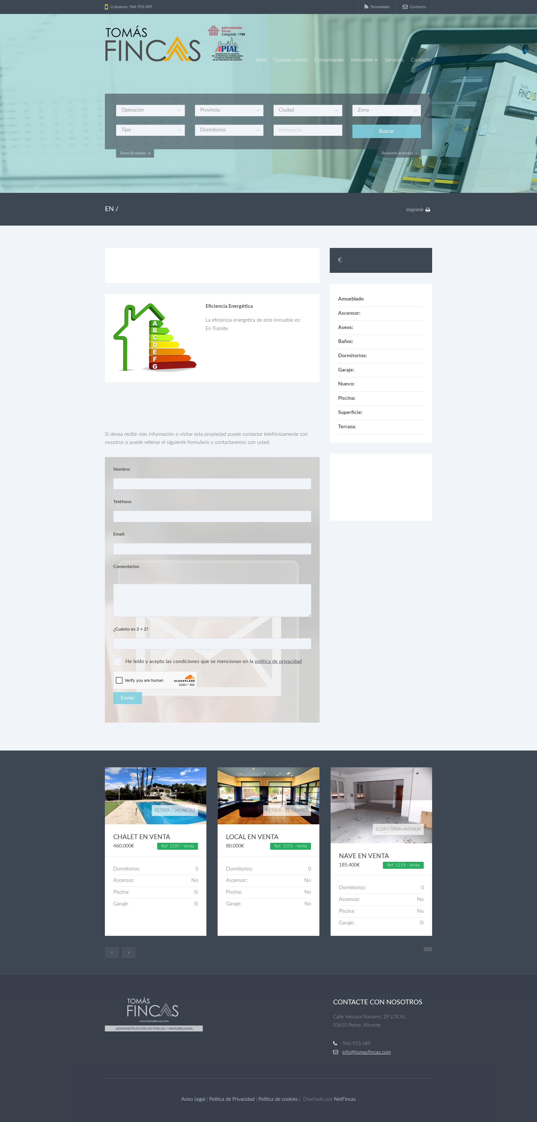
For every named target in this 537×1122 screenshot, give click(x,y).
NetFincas (345, 1099)
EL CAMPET (296, 810)
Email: (119, 534)
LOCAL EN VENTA (252, 837)
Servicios (394, 60)
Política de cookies (278, 1099)
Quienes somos (290, 60)
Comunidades (329, 60)
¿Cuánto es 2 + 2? (130, 629)
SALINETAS (184, 810)
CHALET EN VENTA (141, 837)
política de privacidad (278, 661)
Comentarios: (126, 566)
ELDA (381, 829)
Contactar (421, 60)
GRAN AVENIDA (405, 829)
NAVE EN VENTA (364, 856)
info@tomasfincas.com (366, 1052)
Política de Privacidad (232, 1099)
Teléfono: (122, 502)
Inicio (261, 60)
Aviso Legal (193, 1099)
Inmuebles (362, 60)
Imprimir (415, 209)
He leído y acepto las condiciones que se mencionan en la (213, 661)
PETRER (162, 810)
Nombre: (122, 469)
